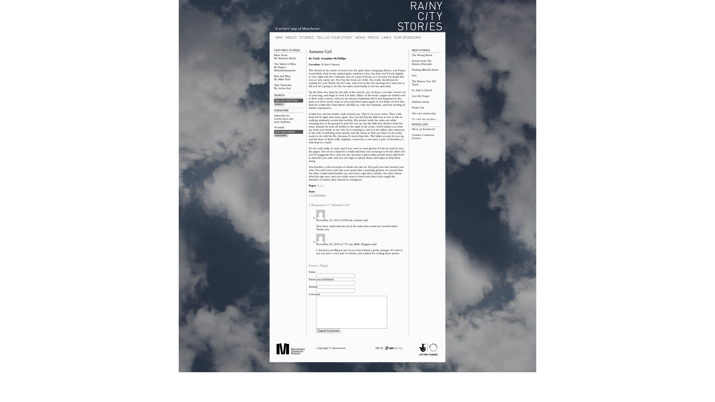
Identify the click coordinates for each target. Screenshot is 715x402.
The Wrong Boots (422, 55)
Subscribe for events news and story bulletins (283, 118)
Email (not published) (321, 279)
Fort (414, 75)
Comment (314, 294)
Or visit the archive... (425, 119)
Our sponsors (407, 37)
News (360, 37)
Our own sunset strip (424, 113)
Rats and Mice (282, 76)
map (279, 37)
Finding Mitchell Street (425, 69)
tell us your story (334, 37)
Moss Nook (280, 55)
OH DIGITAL (394, 348)
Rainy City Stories (420, 16)
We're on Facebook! (423, 129)
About (291, 37)
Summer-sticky (420, 101)
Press (373, 37)
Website (313, 286)
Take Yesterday (283, 85)
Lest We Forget (420, 96)
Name (312, 271)
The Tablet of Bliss (285, 64)
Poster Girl (418, 107)
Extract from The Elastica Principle (422, 62)
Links (386, 37)
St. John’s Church (422, 90)
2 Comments (317, 195)
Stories (306, 37)
